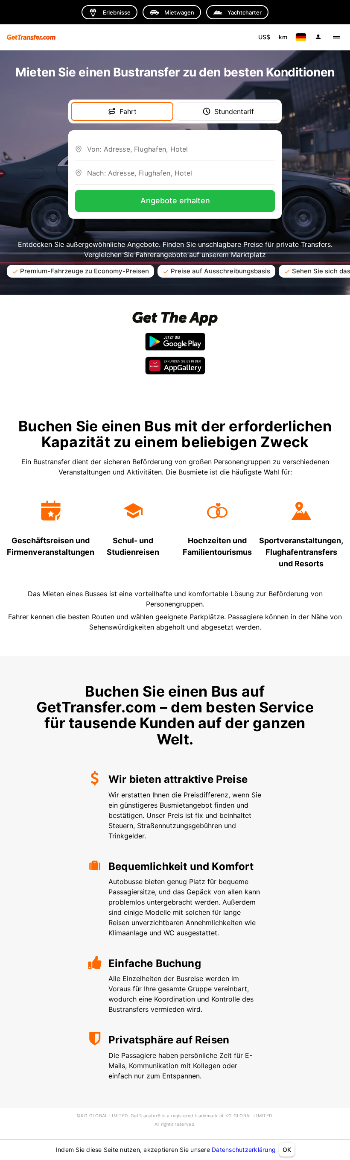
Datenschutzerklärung (244, 1149)
